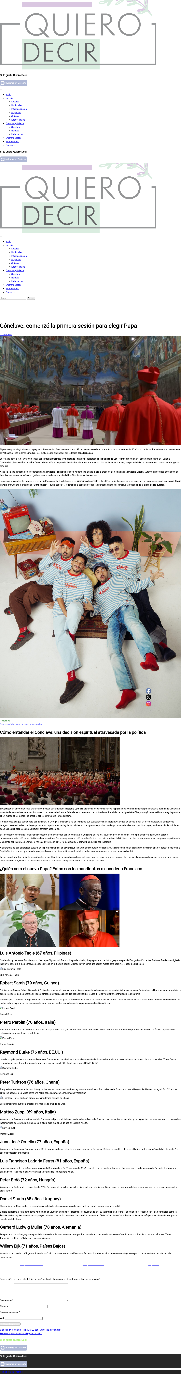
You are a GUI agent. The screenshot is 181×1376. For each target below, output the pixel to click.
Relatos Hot (17, 134)
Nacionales (16, 105)
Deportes (16, 112)
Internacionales (19, 109)
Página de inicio (13, 304)
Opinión (15, 116)
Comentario (6, 1300)
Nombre (4, 1306)
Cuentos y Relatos (15, 123)
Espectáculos (18, 119)
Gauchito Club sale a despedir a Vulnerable (21, 724)
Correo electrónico (10, 1312)
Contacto (10, 145)
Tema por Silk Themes (11, 1371)
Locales (15, 101)
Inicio (8, 94)
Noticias (10, 98)
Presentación (12, 141)
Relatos (15, 130)
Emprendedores (13, 138)
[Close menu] (1, 89)
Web (2, 1318)
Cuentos (15, 127)
